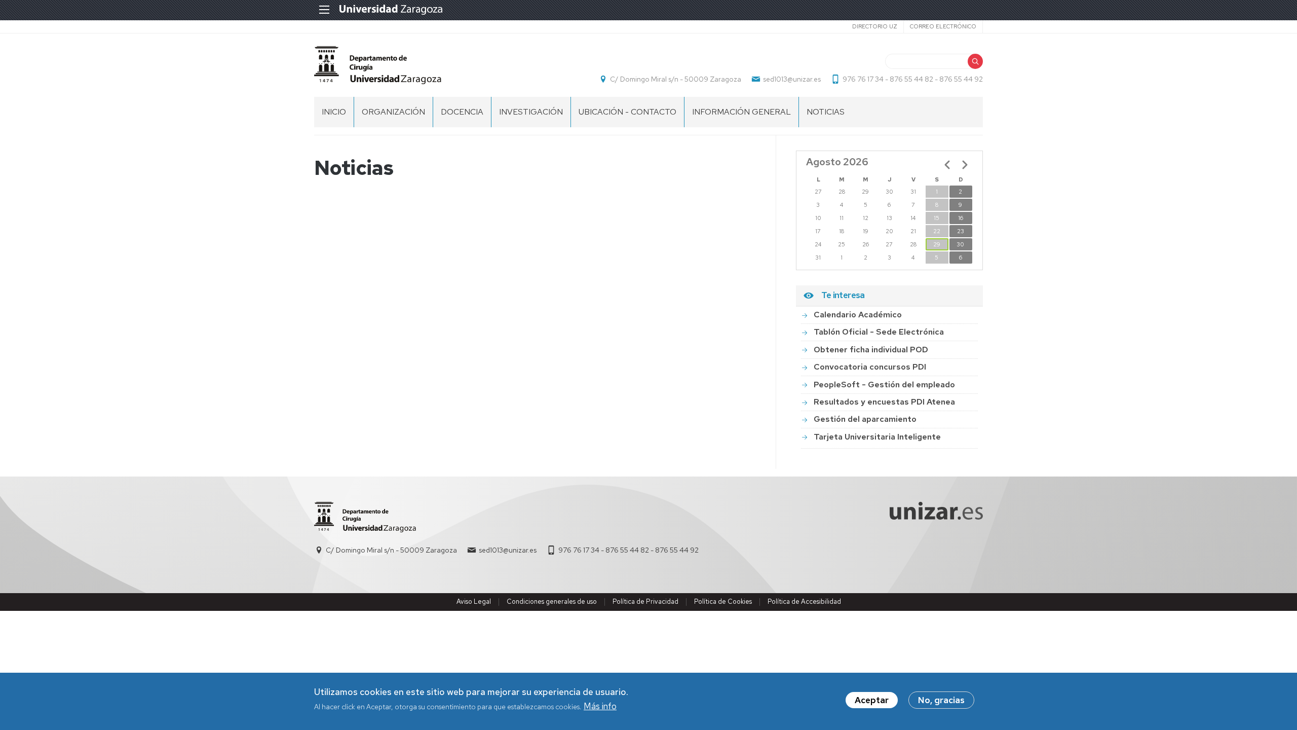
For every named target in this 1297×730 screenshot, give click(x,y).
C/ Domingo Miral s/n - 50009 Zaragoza (675, 79)
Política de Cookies (723, 601)
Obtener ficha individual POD (871, 349)
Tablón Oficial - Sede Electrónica (879, 331)
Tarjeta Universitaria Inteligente (877, 436)
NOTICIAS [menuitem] (826, 111)
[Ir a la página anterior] (947, 164)
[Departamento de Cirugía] (377, 65)
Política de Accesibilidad (804, 601)
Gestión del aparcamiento (865, 419)
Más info (600, 706)
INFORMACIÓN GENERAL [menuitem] (741, 111)
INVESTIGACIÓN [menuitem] (531, 111)
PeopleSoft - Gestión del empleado (884, 384)
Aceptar (872, 700)
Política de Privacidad (645, 601)
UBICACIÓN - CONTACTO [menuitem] (627, 111)
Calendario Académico (858, 314)
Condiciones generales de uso (552, 601)
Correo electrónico (943, 26)
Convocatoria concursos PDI (870, 366)
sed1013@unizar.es (792, 79)
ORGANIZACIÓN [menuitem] (393, 111)
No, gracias (941, 700)
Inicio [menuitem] (334, 111)
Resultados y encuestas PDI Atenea (884, 401)
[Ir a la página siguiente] (964, 164)
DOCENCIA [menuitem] (462, 111)
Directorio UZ (874, 26)
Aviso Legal (473, 601)
